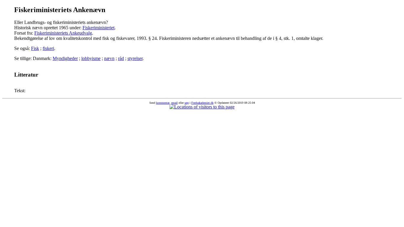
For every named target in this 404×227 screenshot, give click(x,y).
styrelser (135, 58)
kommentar (162, 102)
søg (187, 102)
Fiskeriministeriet (98, 27)
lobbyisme (91, 58)
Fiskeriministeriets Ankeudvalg (63, 32)
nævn (109, 58)
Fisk (35, 48)
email (174, 102)
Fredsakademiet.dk (202, 102)
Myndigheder (65, 58)
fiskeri (48, 48)
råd (121, 58)
